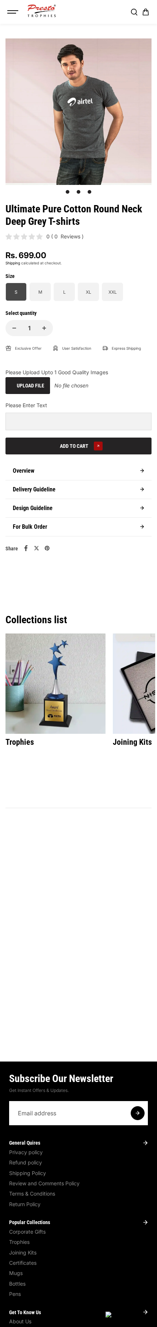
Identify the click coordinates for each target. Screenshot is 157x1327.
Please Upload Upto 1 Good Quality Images (56, 372)
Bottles (17, 1283)
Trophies (19, 1242)
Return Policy (25, 1204)
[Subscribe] (138, 1113)
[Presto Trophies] (41, 10)
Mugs (16, 1273)
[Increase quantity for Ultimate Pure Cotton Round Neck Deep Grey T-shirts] (44, 328)
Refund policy (25, 1162)
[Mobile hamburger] (13, 12)
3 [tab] (90, 192)
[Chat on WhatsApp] (128, 1316)
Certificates (23, 1263)
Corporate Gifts (27, 1232)
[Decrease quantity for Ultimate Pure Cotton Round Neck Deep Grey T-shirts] (14, 328)
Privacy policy (26, 1152)
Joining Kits (23, 1252)
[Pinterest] (47, 548)
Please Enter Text (26, 405)
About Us (20, 1321)
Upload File (30, 386)
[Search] (134, 12)
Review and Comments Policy (44, 1183)
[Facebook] (26, 548)
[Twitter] (36, 548)
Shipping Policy (27, 1173)
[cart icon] (146, 12)
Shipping (12, 263)
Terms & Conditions (32, 1193)
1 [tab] (67, 192)
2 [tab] (79, 192)
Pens (15, 1294)
